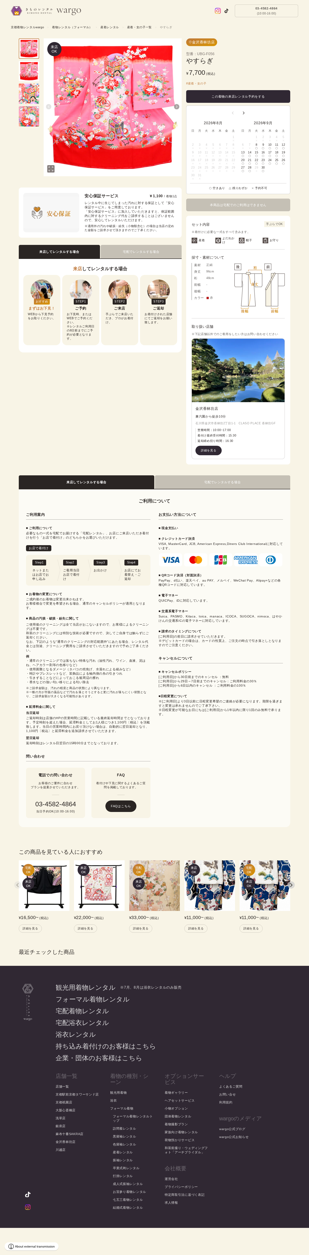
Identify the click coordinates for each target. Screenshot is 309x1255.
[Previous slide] (17, 885)
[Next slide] (291, 885)
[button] (48, 106)
